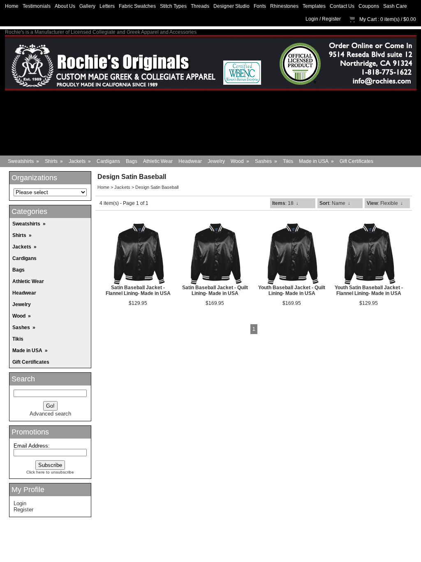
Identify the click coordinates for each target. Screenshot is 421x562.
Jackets (122, 187)
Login (311, 19)
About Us (65, 6)
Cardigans (108, 161)
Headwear (190, 161)
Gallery (87, 6)
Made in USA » (316, 161)
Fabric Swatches (137, 6)
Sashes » (266, 161)
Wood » (240, 161)
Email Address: (32, 446)
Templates (314, 6)
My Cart (368, 19)
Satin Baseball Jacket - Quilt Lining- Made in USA (215, 290)
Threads (200, 6)
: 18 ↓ (285, 203)
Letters (107, 6)
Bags (131, 161)
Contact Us (342, 6)
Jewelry (216, 161)
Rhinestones (284, 6)
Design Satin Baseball (156, 187)
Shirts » (54, 161)
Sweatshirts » (23, 161)
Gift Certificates (356, 161)
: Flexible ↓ (385, 203)
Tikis (288, 161)
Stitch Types (173, 6)
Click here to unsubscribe (50, 472)
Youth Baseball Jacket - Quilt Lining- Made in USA (291, 290)
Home (12, 6)
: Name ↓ (334, 203)
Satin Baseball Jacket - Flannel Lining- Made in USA (138, 290)
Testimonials (37, 6)
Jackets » (80, 161)
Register (331, 19)
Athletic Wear (158, 161)
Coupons (369, 6)
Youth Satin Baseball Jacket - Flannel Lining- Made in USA (369, 290)
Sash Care (395, 6)
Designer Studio (231, 6)
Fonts (260, 6)
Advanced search (50, 414)
